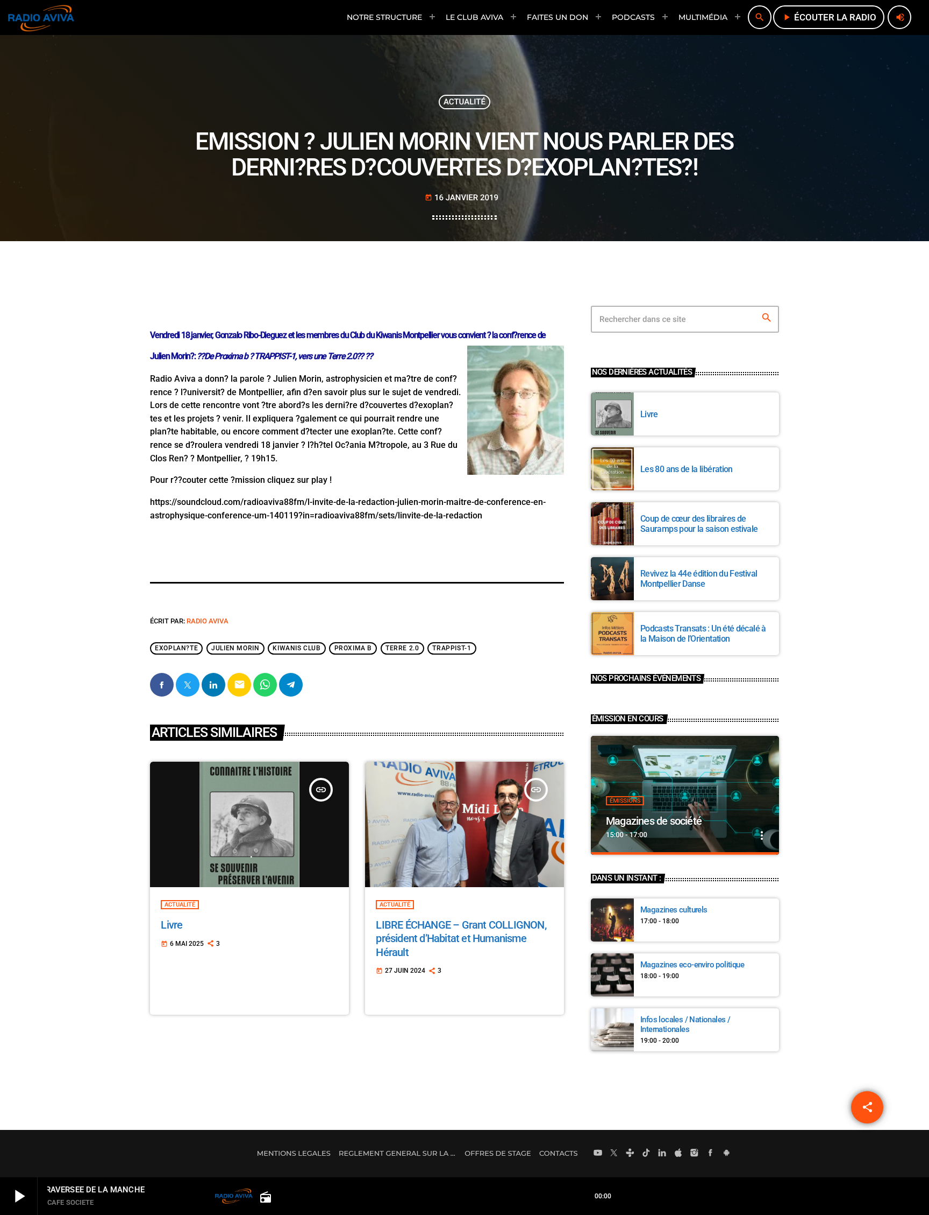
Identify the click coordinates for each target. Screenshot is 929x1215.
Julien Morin (235, 648)
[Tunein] (630, 1153)
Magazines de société (654, 820)
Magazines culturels (674, 910)
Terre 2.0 (402, 648)
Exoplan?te (176, 648)
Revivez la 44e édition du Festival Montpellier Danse (698, 578)
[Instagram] (694, 1153)
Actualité (464, 102)
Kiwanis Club (296, 648)
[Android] (726, 1153)
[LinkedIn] (662, 1153)
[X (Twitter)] (614, 1153)
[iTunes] (678, 1153)
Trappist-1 (451, 648)
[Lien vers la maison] (41, 17)
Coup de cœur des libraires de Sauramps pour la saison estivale (699, 524)
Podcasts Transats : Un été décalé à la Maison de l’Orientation (703, 633)
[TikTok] (646, 1153)
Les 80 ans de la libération (686, 469)
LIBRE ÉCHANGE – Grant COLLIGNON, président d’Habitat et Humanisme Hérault (461, 938)
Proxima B (353, 648)
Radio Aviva (207, 621)
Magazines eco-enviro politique (692, 965)
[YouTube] (598, 1153)
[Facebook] (710, 1153)
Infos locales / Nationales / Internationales (685, 1024)
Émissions (625, 800)
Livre (171, 924)
